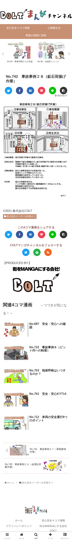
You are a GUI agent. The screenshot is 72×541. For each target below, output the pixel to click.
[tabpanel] (20, 53)
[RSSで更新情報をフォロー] (48, 252)
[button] (65, 389)
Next (69, 54)
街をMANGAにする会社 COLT (55, 528)
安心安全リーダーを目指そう (20, 216)
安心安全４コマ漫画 (53, 520)
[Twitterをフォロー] (26, 252)
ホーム (19, 520)
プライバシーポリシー (19, 525)
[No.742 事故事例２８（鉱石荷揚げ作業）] (30, 90)
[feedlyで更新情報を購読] (37, 252)
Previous (3, 54)
